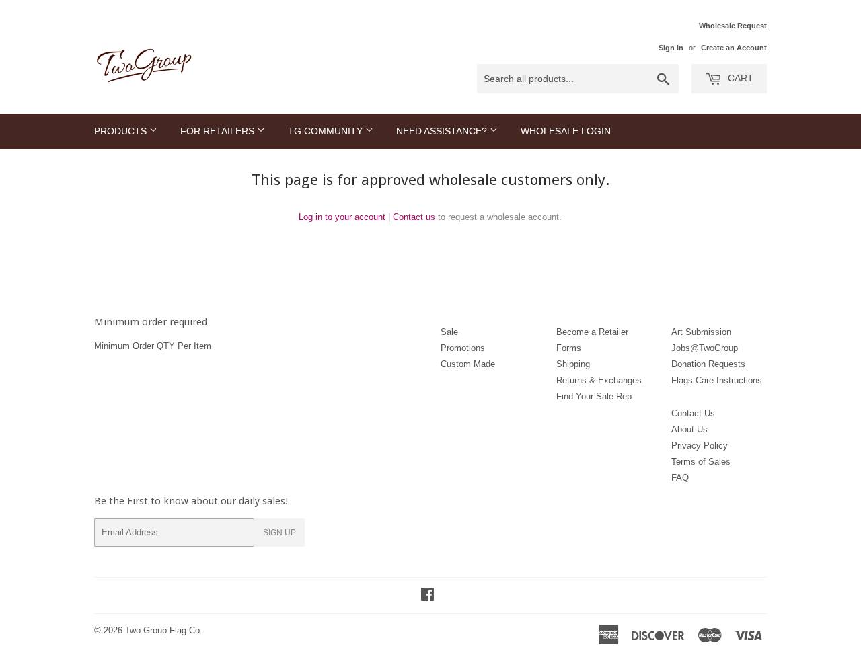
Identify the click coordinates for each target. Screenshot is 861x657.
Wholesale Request (733, 26)
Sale (449, 332)
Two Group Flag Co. (163, 630)
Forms (568, 348)
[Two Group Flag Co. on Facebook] (427, 596)
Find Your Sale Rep (594, 396)
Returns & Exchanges (599, 380)
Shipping (573, 364)
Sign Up (279, 532)
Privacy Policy (699, 445)
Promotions (463, 348)
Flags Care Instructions (716, 380)
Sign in (671, 48)
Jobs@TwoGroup (704, 348)
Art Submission (701, 332)
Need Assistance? (443, 131)
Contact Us (693, 413)
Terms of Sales (701, 462)
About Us (689, 429)
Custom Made (468, 364)
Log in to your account (342, 217)
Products (121, 131)
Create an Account (734, 48)
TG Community (326, 131)
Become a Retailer (592, 332)
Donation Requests (708, 364)
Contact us (414, 217)
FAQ (680, 478)
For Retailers (218, 131)
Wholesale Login (566, 131)
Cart (739, 78)
